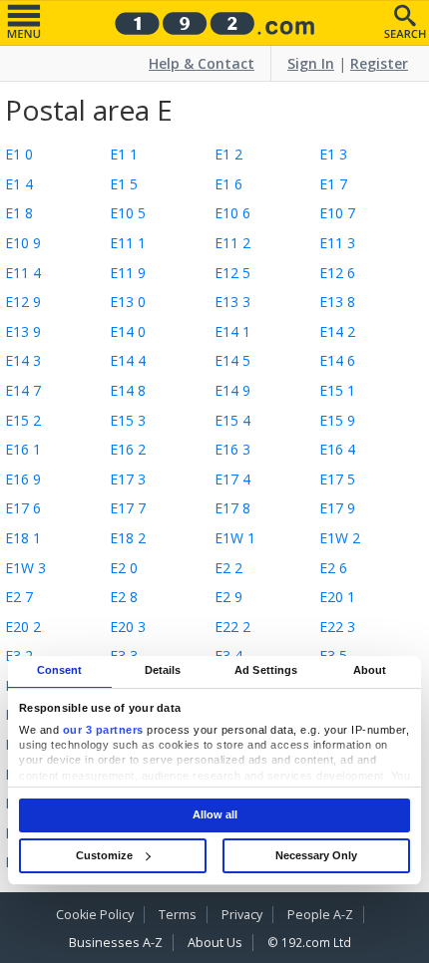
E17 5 (337, 479)
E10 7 (337, 212)
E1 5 (124, 183)
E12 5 (232, 272)
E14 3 (23, 360)
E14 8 (128, 390)
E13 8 (337, 301)
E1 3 (333, 154)
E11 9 (128, 272)
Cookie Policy (95, 914)
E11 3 (337, 242)
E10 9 (23, 242)
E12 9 (23, 301)
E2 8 (124, 596)
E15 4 (232, 420)
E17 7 (128, 507)
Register (379, 63)
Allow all (215, 814)
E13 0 (128, 301)
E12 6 (337, 272)
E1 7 (333, 183)
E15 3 (128, 420)
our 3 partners (103, 730)
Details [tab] (163, 671)
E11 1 (128, 242)
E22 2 (232, 626)
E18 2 (128, 537)
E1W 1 (234, 537)
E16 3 (232, 449)
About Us (215, 942)
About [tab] (370, 671)
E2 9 (228, 596)
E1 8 (19, 212)
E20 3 (128, 626)
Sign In (310, 63)
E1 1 (124, 154)
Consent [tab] (60, 671)
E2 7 (19, 596)
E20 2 (23, 626)
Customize (104, 855)
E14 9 (232, 390)
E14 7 (23, 390)
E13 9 (23, 331)
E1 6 (228, 183)
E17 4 (232, 479)
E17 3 (128, 479)
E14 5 (232, 360)
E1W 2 (339, 537)
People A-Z (320, 914)
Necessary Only (316, 855)
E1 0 (19, 154)
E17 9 (337, 507)
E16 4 (337, 449)
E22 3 (337, 626)
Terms (178, 914)
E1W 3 (25, 567)
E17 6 (23, 507)
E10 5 (128, 212)
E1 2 (228, 154)
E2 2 (228, 567)
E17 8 (232, 507)
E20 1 (337, 596)
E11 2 (232, 242)
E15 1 (337, 390)
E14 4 (128, 360)
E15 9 (337, 420)
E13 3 (232, 301)
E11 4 (23, 272)
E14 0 (128, 331)
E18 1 (23, 537)
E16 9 (23, 479)
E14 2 (337, 331)
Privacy (241, 914)
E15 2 (23, 420)
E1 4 (19, 183)
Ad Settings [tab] (265, 671)
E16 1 (23, 449)
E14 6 (337, 360)
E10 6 (232, 212)
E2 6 (333, 567)
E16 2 (128, 449)
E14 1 (232, 331)
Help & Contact (201, 63)
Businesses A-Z (116, 942)
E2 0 (124, 567)
